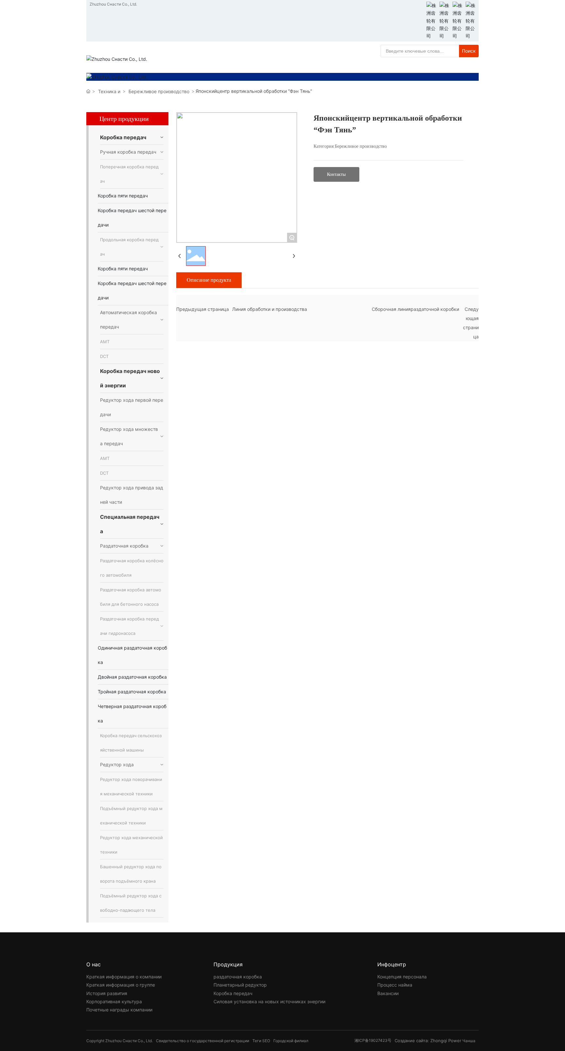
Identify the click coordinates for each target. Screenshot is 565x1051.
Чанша (468, 1040)
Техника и (109, 91)
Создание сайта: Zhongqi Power (428, 1040)
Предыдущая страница (202, 309)
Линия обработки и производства (269, 309)
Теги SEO (261, 1040)
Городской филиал (290, 1040)
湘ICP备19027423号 (372, 1040)
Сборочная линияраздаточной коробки (415, 309)
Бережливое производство (158, 91)
